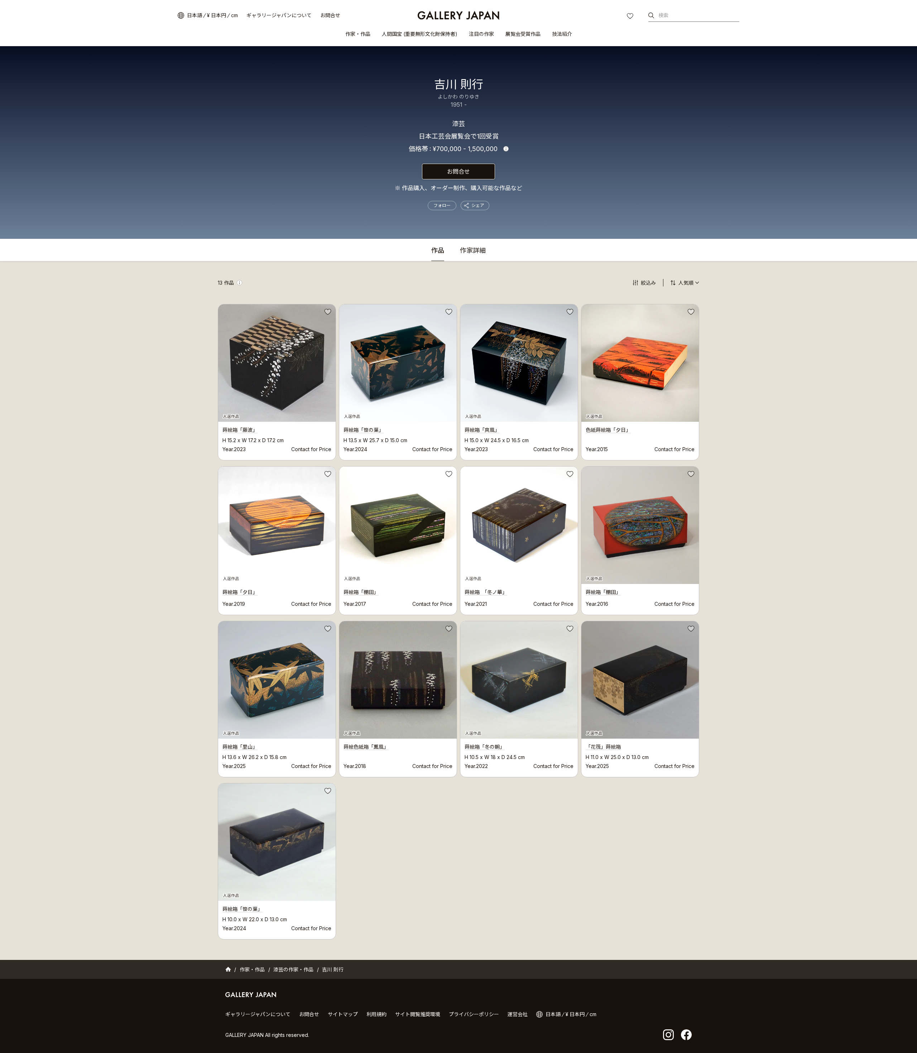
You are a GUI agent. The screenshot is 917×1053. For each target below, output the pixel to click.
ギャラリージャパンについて (279, 15)
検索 (663, 15)
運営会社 (518, 1014)
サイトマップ (343, 1014)
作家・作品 (357, 34)
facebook (686, 1034)
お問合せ (330, 15)
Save (327, 313)
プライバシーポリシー (474, 1014)
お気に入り (631, 17)
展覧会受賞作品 (523, 34)
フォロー (442, 205)
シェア (477, 205)
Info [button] (506, 148)
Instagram (668, 1034)
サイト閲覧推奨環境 (417, 1014)
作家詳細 (473, 250)
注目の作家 (481, 34)
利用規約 (376, 1014)
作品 (437, 250)
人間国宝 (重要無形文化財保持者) (419, 34)
